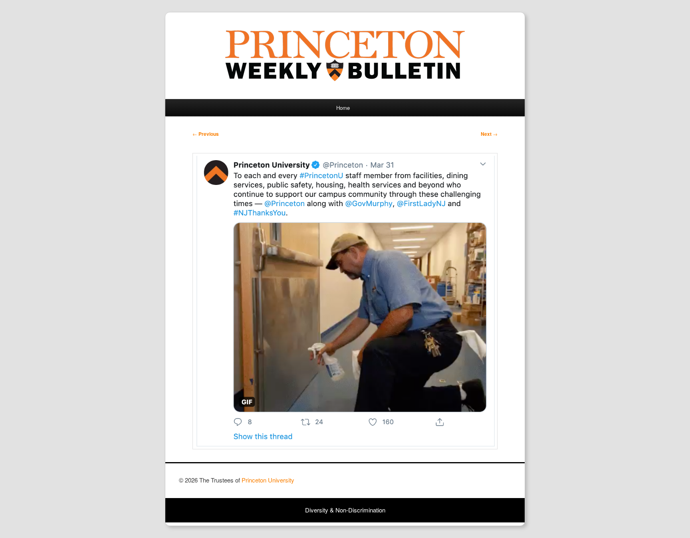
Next (489, 133)
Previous (205, 133)
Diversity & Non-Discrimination (345, 510)
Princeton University (481, 483)
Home (343, 107)
